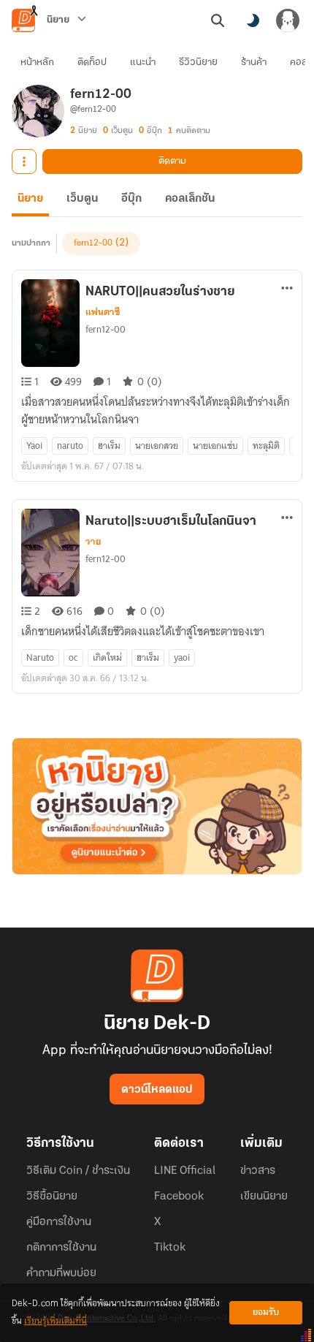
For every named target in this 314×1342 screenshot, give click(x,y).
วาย (93, 541)
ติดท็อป (92, 62)
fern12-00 (93, 243)
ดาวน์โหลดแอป (157, 1090)
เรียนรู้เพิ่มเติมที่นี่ (55, 1321)
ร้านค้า (254, 62)
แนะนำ (143, 62)
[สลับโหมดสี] (252, 20)
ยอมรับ (266, 1312)
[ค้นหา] (217, 20)
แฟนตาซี (102, 312)
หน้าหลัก (37, 62)
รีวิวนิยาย (198, 62)
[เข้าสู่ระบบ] (287, 20)
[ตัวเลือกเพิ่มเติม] (24, 161)
